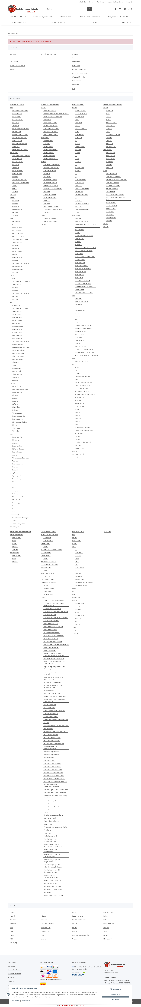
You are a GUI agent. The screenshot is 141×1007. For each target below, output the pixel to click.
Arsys (76, 120)
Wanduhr (15, 431)
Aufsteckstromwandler (51, 620)
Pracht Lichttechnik (78, 920)
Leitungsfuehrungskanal (52, 737)
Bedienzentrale (17, 359)
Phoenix (44, 920)
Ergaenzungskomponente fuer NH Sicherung (55, 668)
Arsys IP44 (78, 123)
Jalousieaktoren (17, 170)
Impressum (15, 1001)
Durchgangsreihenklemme (53, 641)
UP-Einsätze (79, 433)
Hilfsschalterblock (50, 704)
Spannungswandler (50, 818)
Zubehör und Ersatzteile (83, 442)
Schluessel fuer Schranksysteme (55, 793)
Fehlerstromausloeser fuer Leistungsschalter (53, 686)
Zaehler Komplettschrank (52, 886)
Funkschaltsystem (50, 111)
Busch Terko (79, 277)
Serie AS (77, 415)
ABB (11, 108)
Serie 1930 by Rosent (82, 188)
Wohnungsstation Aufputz (115, 194)
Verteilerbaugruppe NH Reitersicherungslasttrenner (53, 866)
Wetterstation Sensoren (20, 182)
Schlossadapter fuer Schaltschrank (56, 790)
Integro (77, 152)
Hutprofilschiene (49, 707)
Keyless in (78, 337)
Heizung (15, 176)
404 (73, 88)
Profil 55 (77, 316)
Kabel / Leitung (77, 916)
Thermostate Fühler (50, 221)
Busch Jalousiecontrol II (83, 268)
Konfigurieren (115, 994)
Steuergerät (110, 215)
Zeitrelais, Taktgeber (51, 131)
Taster (14, 365)
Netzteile (47, 173)
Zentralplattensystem (82, 209)
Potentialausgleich (47, 573)
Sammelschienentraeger (52, 767)
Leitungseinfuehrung (51, 734)
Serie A (77, 412)
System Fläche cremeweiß (84, 582)
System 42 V (79, 191)
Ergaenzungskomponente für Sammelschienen (54, 678)
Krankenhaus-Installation (83, 382)
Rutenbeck (47, 537)
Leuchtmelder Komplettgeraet (54, 743)
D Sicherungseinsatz (51, 623)
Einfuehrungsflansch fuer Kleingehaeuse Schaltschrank (54, 654)
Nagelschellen (48, 594)
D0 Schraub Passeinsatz (52, 632)
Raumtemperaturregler (20, 518)
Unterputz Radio (80, 346)
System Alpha (48, 146)
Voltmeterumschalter (51, 883)
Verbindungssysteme (82, 203)
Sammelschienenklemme (52, 764)
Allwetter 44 (79, 253)
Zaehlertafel (48, 892)
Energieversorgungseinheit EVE (85, 286)
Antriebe (15, 521)
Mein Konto (100, 2)
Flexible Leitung (49, 690)
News (91, 2)
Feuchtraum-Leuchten (48, 561)
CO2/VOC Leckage (18, 350)
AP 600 (77, 367)
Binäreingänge (17, 335)
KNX (76, 379)
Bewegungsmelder (18, 416)
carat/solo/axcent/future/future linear (85, 225)
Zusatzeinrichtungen (51, 134)
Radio (77, 409)
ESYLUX (43, 224)
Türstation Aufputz (112, 182)
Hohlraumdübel (49, 588)
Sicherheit (15, 146)
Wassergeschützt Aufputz (83, 328)
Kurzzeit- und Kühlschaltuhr (53, 209)
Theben (12, 383)
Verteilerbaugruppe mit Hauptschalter (52, 861)
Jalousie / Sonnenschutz (20, 128)
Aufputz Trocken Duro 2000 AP (85, 247)
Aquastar (78, 618)
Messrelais (47, 120)
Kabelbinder (48, 591)
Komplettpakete (111, 173)
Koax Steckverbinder (51, 716)
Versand (75, 58)
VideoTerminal (111, 203)
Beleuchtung (16, 131)
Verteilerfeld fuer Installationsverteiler (51, 876)
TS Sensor (78, 200)
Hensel (12, 916)
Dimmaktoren (17, 173)
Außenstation (110, 152)
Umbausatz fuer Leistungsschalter (55, 827)
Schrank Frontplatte (50, 801)
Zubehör (15, 191)
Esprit (77, 558)
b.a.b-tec (13, 194)
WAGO (46, 570)
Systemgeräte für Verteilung (84, 352)
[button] (115, 8)
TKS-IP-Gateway (111, 206)
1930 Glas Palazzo (81, 114)
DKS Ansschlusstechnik (83, 283)
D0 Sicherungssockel (51, 638)
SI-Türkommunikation (82, 427)
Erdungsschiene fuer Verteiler (54, 659)
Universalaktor (17, 317)
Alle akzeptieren (115, 989)
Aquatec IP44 (79, 117)
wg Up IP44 (78, 206)
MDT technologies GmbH (80, 935)
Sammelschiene (49, 761)
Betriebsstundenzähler (51, 164)
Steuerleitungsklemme (51, 821)
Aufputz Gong (110, 209)
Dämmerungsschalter (51, 167)
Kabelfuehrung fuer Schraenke (54, 710)
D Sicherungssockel (50, 629)
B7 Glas (77, 143)
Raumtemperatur (18, 353)
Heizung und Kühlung (20, 134)
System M (78, 609)
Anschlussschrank (50, 614)
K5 (75, 164)
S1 (75, 176)
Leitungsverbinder (47, 579)
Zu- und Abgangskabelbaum (53, 895)
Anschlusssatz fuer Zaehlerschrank (56, 611)
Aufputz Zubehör (80, 128)
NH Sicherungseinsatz (51, 752)
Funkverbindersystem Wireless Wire (56, 114)
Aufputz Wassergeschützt (83, 250)
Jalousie (15, 401)
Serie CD (78, 418)
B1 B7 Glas (78, 137)
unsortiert (47, 833)
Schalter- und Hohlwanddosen (51, 549)
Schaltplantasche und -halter (54, 776)
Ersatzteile (109, 143)
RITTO (105, 223)
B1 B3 (77, 131)
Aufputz (77, 125)
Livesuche (75, 85)
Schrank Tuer (48, 810)
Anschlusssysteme (18, 524)
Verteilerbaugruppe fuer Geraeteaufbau (52, 850)
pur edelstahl (79, 229)
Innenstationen (111, 123)
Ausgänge (15, 125)
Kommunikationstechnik (49, 534)
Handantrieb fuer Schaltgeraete (55, 696)
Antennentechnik (78, 454)
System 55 (78, 304)
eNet (76, 370)
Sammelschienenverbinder (53, 770)
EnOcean (78, 373)
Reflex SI (78, 241)
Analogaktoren (17, 323)
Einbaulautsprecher (113, 185)
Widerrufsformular (78, 77)
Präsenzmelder (17, 269)
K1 (75, 155)
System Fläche (80, 310)
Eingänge (15, 123)
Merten (12, 485)
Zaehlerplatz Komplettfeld (53, 889)
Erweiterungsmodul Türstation (116, 179)
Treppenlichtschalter (51, 185)
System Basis (79, 603)
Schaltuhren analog (50, 179)
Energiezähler (17, 338)
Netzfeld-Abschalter (50, 125)
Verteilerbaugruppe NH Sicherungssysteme (52, 871)
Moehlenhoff (14, 515)
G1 (13, 224)
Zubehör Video (111, 217)
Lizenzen (109, 140)
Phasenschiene (49, 758)
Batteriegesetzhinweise (80, 73)
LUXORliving (16, 386)
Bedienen (15, 212)
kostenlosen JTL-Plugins (67, 1005)
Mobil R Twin (79, 167)
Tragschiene (48, 824)
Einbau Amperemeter (51, 647)
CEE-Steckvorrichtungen (49, 564)
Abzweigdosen (46, 552)
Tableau (15, 461)
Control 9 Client (17, 233)
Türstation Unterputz (113, 176)
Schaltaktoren (17, 314)
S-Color (77, 313)
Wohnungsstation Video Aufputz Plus (117, 198)
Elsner (74, 543)
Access (108, 120)
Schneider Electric (47, 924)
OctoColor (78, 606)
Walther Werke (108, 924)
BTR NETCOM (48, 540)
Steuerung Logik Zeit (19, 137)
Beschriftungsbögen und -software (87, 355)
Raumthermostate (50, 194)
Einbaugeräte (45, 555)
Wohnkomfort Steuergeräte (53, 188)
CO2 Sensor (16, 428)
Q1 (76, 173)
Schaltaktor (110, 212)
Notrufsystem (79, 403)
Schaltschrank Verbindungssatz (54, 779)
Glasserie (78, 149)
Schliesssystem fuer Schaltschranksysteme (51, 786)
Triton (14, 185)
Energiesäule (110, 191)
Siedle (105, 108)
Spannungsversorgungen (21, 155)
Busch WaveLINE (80, 271)
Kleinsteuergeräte (50, 170)
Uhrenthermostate (50, 197)
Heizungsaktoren (18, 326)
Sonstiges (78, 445)
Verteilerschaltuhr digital (52, 880)
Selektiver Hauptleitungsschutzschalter (53, 814)
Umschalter (48, 830)
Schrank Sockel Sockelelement (54, 807)
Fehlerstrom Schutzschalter (53, 682)
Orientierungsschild (113, 134)
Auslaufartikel (111, 146)
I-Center (44, 916)
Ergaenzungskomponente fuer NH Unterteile (55, 673)
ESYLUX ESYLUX (108, 912)
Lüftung (15, 404)
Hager (12, 275)
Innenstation (110, 155)
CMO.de (81, 1005)
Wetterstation (17, 413)
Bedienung (16, 221)
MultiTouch (16, 500)
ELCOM (105, 226)
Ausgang (15, 398)
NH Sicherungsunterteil (52, 755)
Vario (107, 114)
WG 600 (77, 436)
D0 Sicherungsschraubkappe (53, 635)
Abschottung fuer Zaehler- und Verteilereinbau (54, 604)
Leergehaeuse (48, 728)
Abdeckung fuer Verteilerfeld (54, 600)
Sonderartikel (79, 448)
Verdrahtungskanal (50, 836)
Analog (14, 254)
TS (75, 197)
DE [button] (73, 2)
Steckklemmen (46, 567)
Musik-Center (79, 397)
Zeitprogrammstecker (51, 206)
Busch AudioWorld (81, 265)
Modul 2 (77, 170)
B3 (75, 140)
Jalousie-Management (82, 376)
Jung (11, 434)
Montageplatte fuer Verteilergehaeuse (50, 747)
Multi (108, 131)
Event (77, 561)
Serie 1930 (78, 185)
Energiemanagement (19, 143)
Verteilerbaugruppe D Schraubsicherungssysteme (53, 845)
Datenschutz (26, 1001)
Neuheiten (16, 305)
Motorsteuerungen (50, 123)
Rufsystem (78, 343)
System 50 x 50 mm (81, 194)
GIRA (11, 218)
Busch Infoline (80, 262)
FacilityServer (17, 230)
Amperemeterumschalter (52, 608)
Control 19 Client (18, 236)
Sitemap (75, 54)
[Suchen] (89, 9)
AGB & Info (76, 65)
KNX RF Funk (16, 371)
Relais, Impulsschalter (51, 128)
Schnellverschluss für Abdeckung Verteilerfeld (55, 797)
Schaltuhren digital (50, 182)
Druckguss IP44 (80, 146)
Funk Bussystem (80, 340)
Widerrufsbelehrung (79, 69)
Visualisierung (17, 140)
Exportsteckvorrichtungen (83, 292)
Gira (73, 295)
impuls (77, 232)
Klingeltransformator (51, 713)
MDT (11, 302)
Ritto (105, 920)
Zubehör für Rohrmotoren (84, 349)
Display (14, 425)
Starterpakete (48, 140)
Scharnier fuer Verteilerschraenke (55, 782)
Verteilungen (45, 543)
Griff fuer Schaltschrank (52, 693)
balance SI (78, 244)
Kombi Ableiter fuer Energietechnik (56, 719)
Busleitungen (14, 527)
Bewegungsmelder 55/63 (21, 347)
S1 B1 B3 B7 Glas (80, 179)
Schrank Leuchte (49, 804)
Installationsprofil (112, 188)
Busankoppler (17, 209)
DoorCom (109, 128)
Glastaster (15, 362)
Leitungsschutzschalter (52, 740)
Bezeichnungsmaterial (20, 149)
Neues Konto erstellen (115, 2)
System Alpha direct (50, 149)
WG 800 (77, 439)
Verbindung (16, 117)
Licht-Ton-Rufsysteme (82, 280)
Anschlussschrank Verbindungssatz (56, 617)
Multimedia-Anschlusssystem (85, 394)
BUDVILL (106, 927)
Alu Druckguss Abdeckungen (85, 256)
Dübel (46, 585)
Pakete (14, 278)
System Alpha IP (49, 155)
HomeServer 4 (17, 227)
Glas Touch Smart (18, 356)
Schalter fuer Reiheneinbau (53, 773)
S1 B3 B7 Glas (79, 182)
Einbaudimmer (80, 259)
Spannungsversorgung (20, 111)
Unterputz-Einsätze (81, 221)
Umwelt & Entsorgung (48, 54)
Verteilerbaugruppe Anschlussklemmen (50, 840)
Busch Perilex (79, 274)
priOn (14, 188)
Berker (12, 197)
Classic (108, 117)
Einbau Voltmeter (50, 650)
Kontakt (129, 2)
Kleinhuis (47, 576)
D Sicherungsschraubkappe (53, 626)
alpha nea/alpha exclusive (84, 235)
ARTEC (77, 612)
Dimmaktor (16, 407)
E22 (76, 307)
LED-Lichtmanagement (82, 385)
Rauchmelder (14, 552)
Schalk (43, 108)
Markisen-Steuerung (82, 391)
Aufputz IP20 (79, 334)
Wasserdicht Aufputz (82, 331)
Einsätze (78, 555)
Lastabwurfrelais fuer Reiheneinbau (56, 725)
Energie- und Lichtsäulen (83, 325)
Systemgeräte (17, 114)
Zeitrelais (47, 191)
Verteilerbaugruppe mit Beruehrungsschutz (52, 855)
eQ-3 (74, 912)
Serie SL (77, 424)
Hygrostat (47, 203)
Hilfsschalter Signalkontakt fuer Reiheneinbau (54, 700)
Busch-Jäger (14, 152)
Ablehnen (115, 1000)
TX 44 (76, 322)
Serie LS (77, 421)
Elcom (12, 912)
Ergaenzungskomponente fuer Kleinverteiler (54, 663)
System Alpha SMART (51, 158)
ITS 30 (77, 319)
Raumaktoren (17, 452)
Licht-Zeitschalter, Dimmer (53, 117)
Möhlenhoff (45, 137)
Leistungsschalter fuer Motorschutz (56, 731)
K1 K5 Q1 (78, 161)
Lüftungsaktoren (18, 449)
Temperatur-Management (84, 430)
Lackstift (46, 722)
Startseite (82, 2)
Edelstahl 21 (79, 552)
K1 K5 (77, 158)
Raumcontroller (17, 120)
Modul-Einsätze (80, 111)
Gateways (15, 206)
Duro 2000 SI (79, 238)
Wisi (76, 457)
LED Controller (17, 332)
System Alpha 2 (49, 152)
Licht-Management (81, 388)
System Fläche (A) (81, 585)
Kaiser (105, 916)
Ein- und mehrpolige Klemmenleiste (56, 644)
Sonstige (75, 633)
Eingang (15, 395)
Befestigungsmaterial (48, 582)
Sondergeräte (79, 289)
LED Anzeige (16, 368)
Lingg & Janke (14, 473)
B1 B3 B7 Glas (79, 134)
